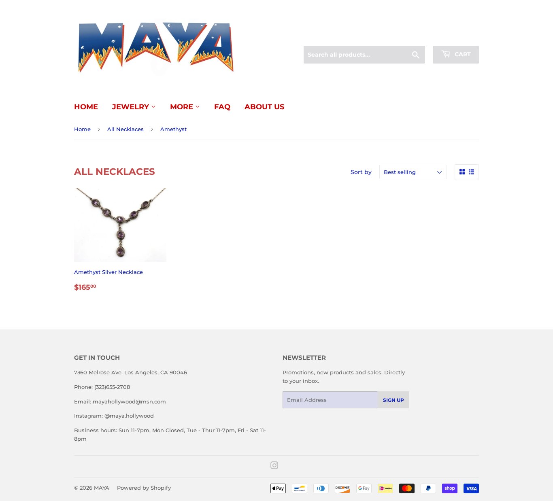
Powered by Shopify (144, 487)
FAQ (222, 106)
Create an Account (456, 36)
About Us (264, 106)
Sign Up (393, 400)
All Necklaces (125, 129)
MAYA (101, 487)
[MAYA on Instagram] (274, 466)
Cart (462, 54)
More (182, 106)
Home (86, 106)
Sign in (415, 36)
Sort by (361, 172)
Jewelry (131, 106)
